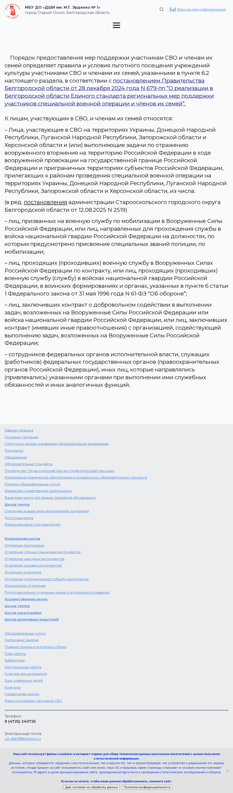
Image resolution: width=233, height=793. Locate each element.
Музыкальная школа (22, 539)
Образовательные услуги (25, 633)
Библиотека (15, 660)
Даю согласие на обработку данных (91, 787)
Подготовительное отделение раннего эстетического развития (57, 593)
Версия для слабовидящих (201, 9)
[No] (227, 770)
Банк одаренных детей (24, 681)
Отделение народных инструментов (34, 559)
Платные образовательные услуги (32, 484)
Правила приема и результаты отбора (35, 647)
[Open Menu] (116, 25)
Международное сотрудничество (33, 525)
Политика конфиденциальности (147, 787)
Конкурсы (13, 687)
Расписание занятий (21, 640)
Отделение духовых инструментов (33, 565)
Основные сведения (21, 437)
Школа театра (17, 505)
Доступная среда (19, 518)
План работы (15, 654)
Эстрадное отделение (23, 572)
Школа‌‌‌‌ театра (17, 606)
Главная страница (19, 430)
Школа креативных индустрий (32, 619)
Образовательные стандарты (28, 464)
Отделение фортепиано (24, 545)
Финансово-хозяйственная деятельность (38, 491)
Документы (14, 451)
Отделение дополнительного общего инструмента (47, 579)
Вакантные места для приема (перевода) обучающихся (50, 498)
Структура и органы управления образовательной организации (57, 444)
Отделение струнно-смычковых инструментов (43, 552)
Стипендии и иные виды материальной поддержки (47, 511)
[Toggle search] (161, 9)
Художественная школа (26, 599)
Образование (16, 457)
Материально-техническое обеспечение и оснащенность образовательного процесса (76, 477)
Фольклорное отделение (25, 586)
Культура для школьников (26, 674)
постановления (45, 202)
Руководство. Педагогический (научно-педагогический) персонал (59, 471)
